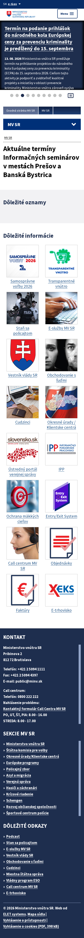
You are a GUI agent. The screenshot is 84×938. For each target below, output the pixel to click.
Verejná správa (18, 781)
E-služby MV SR (18, 849)
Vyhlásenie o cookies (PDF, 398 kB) (31, 926)
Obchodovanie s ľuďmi (25, 861)
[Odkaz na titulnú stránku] (21, 13)
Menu (67, 13)
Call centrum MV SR (22, 886)
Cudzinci (13, 867)
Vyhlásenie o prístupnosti (24, 920)
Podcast (13, 836)
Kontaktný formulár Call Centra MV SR (34, 708)
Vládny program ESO (23, 880)
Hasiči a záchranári (21, 787)
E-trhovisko (16, 893)
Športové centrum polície (27, 813)
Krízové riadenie (19, 794)
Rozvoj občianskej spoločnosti (31, 806)
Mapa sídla (36, 914)
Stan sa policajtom (21, 842)
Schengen (14, 800)
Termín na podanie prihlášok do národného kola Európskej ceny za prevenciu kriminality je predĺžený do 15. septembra (39, 38)
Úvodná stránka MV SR (20, 110)
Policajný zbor (18, 769)
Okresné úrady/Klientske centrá (32, 756)
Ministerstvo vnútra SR (25, 743)
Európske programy (22, 762)
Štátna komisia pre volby (27, 750)
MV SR (46, 110)
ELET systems (14, 914)
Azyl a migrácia (18, 775)
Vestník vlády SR (19, 855)
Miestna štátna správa (24, 874)
